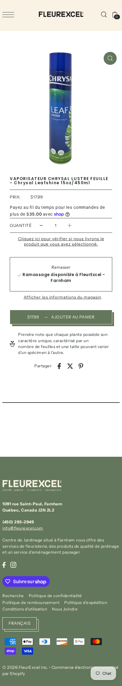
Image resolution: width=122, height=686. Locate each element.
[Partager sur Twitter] (70, 366)
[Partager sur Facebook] (59, 366)
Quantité (21, 225)
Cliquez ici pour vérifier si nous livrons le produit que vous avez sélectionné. (61, 241)
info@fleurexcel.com (22, 528)
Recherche (13, 595)
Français (19, 623)
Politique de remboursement (31, 602)
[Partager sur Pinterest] (81, 366)
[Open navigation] (9, 14)
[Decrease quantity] (41, 225)
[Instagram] (13, 564)
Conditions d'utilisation (24, 609)
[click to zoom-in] (110, 58)
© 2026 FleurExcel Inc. (25, 667)
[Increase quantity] (69, 225)
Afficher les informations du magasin (62, 297)
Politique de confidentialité (55, 595)
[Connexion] (103, 14)
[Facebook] (4, 564)
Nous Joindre (65, 609)
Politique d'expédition (85, 602)
